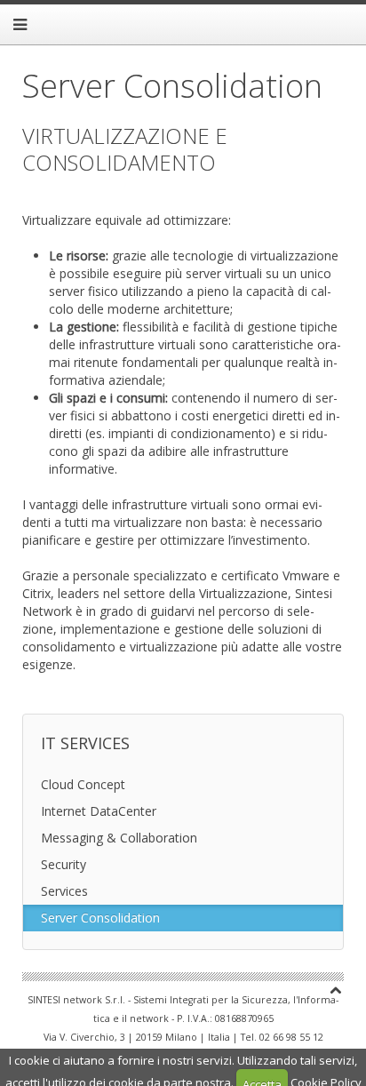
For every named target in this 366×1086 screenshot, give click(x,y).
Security (63, 864)
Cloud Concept (83, 784)
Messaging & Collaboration (119, 837)
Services (64, 890)
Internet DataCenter (98, 811)
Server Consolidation (100, 917)
